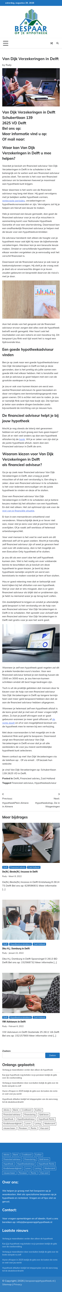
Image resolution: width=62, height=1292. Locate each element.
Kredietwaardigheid (12, 1123)
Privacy (18, 1284)
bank (22, 439)
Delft (16, 778)
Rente (33, 1128)
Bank (15, 1110)
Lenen (28, 1123)
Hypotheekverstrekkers (20, 944)
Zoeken (6, 1050)
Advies (6, 1110)
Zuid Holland (48, 778)
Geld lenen (44, 1114)
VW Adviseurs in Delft (14, 1021)
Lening (38, 1123)
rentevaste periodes (13, 200)
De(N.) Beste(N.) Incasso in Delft (20, 871)
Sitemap (7, 1284)
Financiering (30, 1114)
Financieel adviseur (22, 782)
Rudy (9, 64)
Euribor (38, 1110)
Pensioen (23, 1128)
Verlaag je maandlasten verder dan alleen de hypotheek (27, 1070)
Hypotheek (8, 1119)
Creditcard (26, 1110)
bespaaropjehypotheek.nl (40, 1280)
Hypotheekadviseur (45, 782)
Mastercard (50, 1123)
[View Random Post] (51, 43)
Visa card (44, 1128)
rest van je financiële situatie (18, 510)
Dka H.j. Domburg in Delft (16, 948)
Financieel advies (30, 778)
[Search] (57, 43)
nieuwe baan (9, 1128)
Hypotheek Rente (46, 1119)
